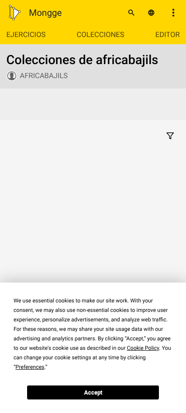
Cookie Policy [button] (143, 348)
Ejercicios (26, 34)
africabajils (44, 75)
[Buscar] (131, 13)
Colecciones (100, 34)
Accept (93, 393)
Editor (167, 34)
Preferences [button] (29, 367)
